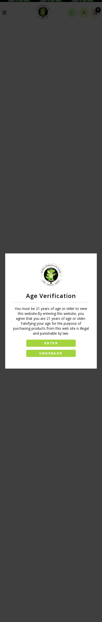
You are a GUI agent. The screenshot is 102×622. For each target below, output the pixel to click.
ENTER (51, 343)
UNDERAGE (50, 353)
